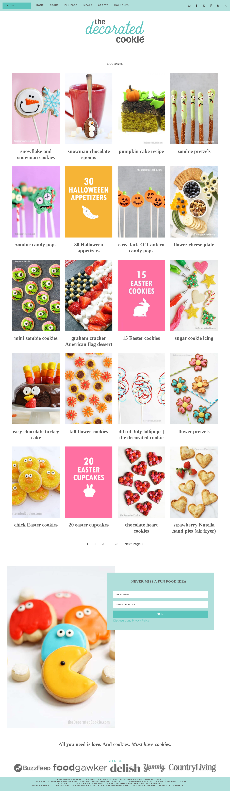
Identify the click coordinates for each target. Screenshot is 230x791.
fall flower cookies (88, 431)
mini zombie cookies (36, 338)
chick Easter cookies (36, 525)
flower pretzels (194, 431)
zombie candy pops (36, 244)
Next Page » (133, 544)
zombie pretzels (194, 151)
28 (116, 544)
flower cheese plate (194, 244)
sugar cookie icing (194, 338)
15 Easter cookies (141, 338)
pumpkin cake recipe (141, 151)
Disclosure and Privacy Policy (131, 620)
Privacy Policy (155, 779)
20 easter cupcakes (89, 525)
